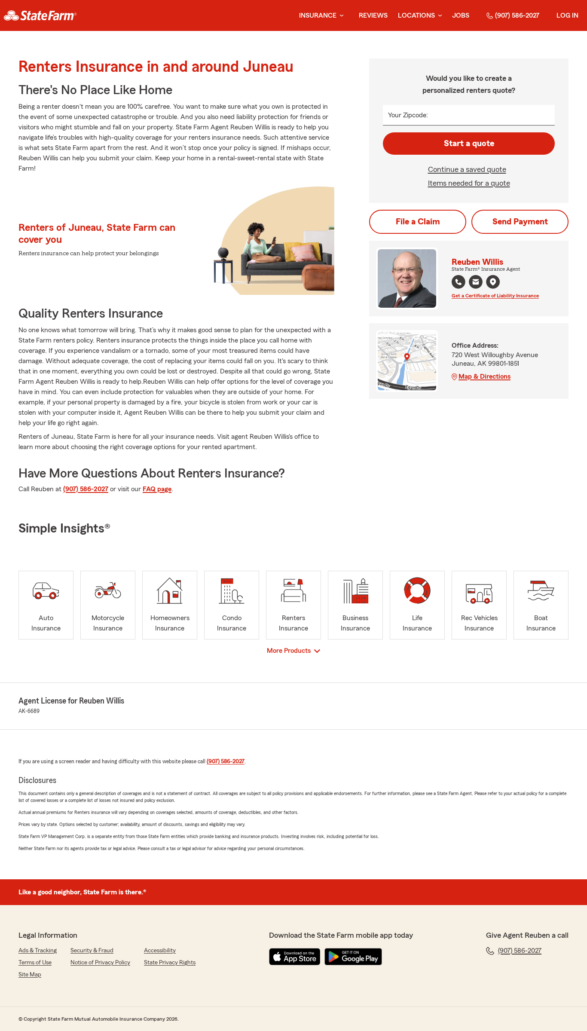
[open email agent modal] (476, 283)
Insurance (317, 15)
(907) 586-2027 (517, 15)
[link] (40, 15)
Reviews (373, 15)
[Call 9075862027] (458, 282)
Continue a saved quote (467, 169)
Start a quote (469, 143)
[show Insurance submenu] (339, 16)
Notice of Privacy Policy (100, 963)
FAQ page (157, 489)
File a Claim (418, 221)
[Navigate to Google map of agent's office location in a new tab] (493, 282)
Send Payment (520, 221)
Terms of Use (35, 963)
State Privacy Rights (170, 963)
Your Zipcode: (408, 115)
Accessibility (160, 951)
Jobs (460, 15)
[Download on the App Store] (295, 956)
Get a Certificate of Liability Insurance (495, 295)
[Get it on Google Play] (353, 956)
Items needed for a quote (469, 183)
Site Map (29, 975)
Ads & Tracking (37, 951)
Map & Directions (485, 376)
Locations (416, 15)
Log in (567, 15)
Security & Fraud (91, 951)
